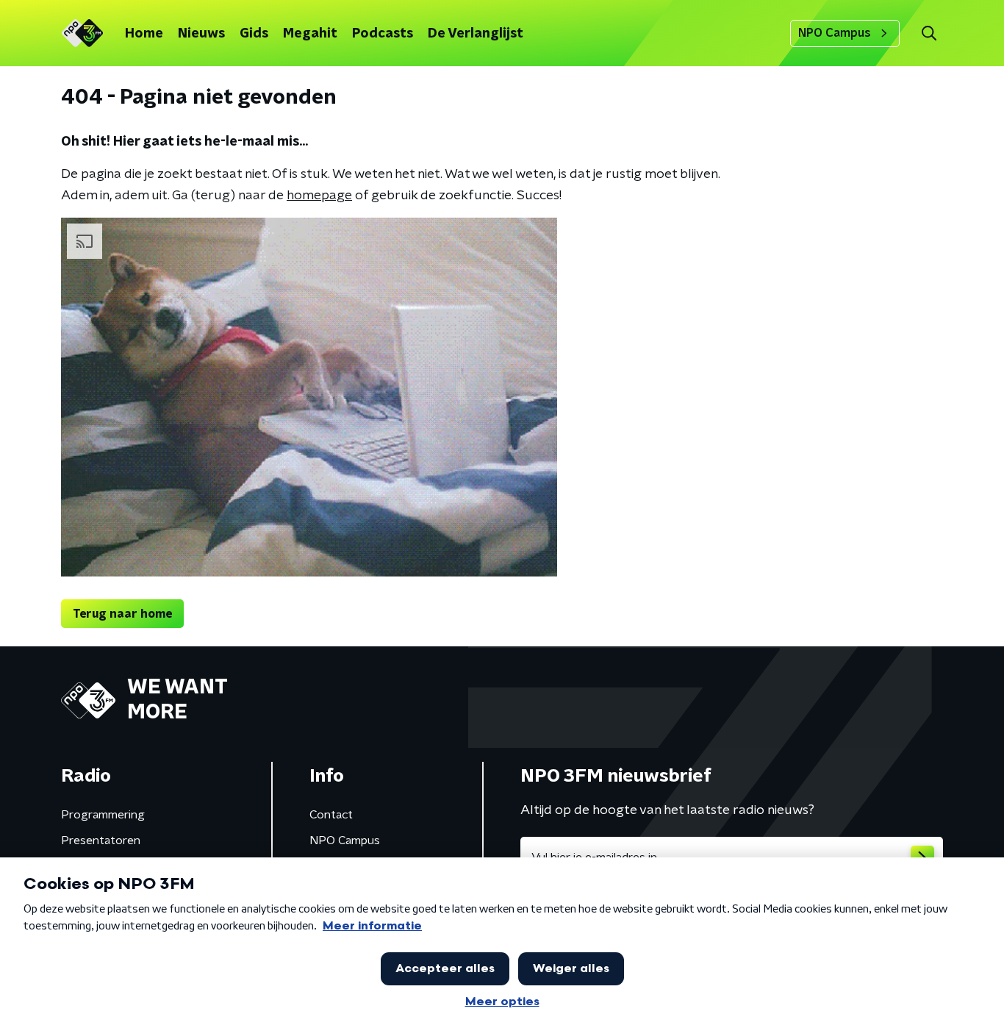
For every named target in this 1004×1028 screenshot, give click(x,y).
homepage (319, 195)
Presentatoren (100, 840)
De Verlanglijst (475, 33)
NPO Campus (834, 33)
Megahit (310, 33)
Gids (254, 33)
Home (144, 33)
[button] (928, 33)
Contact (331, 815)
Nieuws (201, 33)
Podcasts (382, 33)
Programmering (103, 815)
